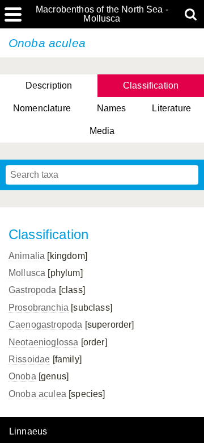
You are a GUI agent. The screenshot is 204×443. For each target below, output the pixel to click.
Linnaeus (28, 431)
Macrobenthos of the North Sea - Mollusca (102, 14)
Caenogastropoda (45, 324)
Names (111, 108)
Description (49, 85)
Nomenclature (42, 108)
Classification (150, 85)
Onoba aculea (37, 394)
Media (102, 131)
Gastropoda (32, 290)
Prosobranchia (38, 307)
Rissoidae (29, 359)
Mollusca (26, 273)
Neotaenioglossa (43, 342)
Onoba (22, 376)
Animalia (26, 256)
